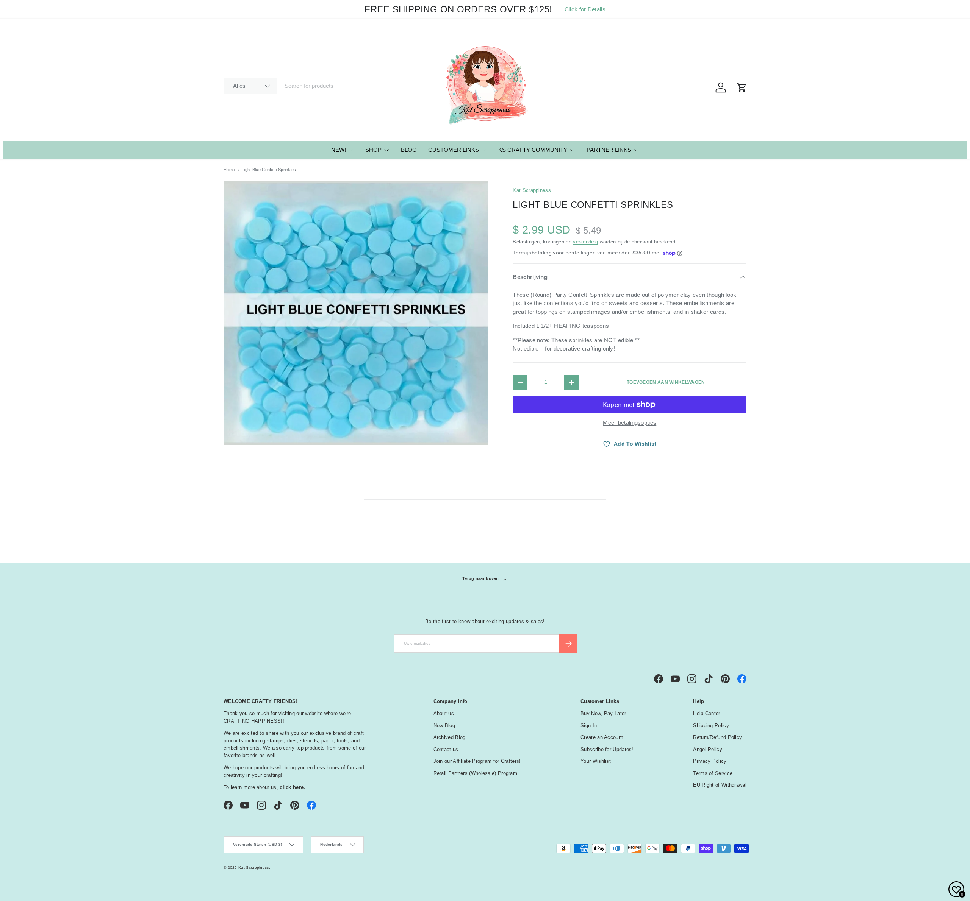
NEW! (338, 150)
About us (443, 713)
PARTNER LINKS (609, 150)
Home (229, 170)
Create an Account (601, 737)
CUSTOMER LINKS (453, 150)
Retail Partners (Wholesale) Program (475, 773)
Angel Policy (707, 749)
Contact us (445, 749)
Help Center (706, 713)
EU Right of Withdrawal (719, 785)
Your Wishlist (595, 761)
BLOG (409, 150)
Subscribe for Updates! (607, 749)
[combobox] (310, 86)
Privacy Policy (709, 761)
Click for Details (585, 9)
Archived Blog (449, 737)
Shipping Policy (711, 725)
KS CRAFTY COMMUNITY (532, 150)
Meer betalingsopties (629, 422)
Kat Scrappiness (532, 190)
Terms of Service (712, 773)
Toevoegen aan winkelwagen (666, 382)
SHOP (373, 150)
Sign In (588, 725)
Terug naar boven (481, 578)
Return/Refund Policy (717, 737)
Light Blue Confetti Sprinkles (269, 170)
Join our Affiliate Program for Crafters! (477, 761)
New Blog (444, 725)
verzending (585, 242)
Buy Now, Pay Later (603, 713)
